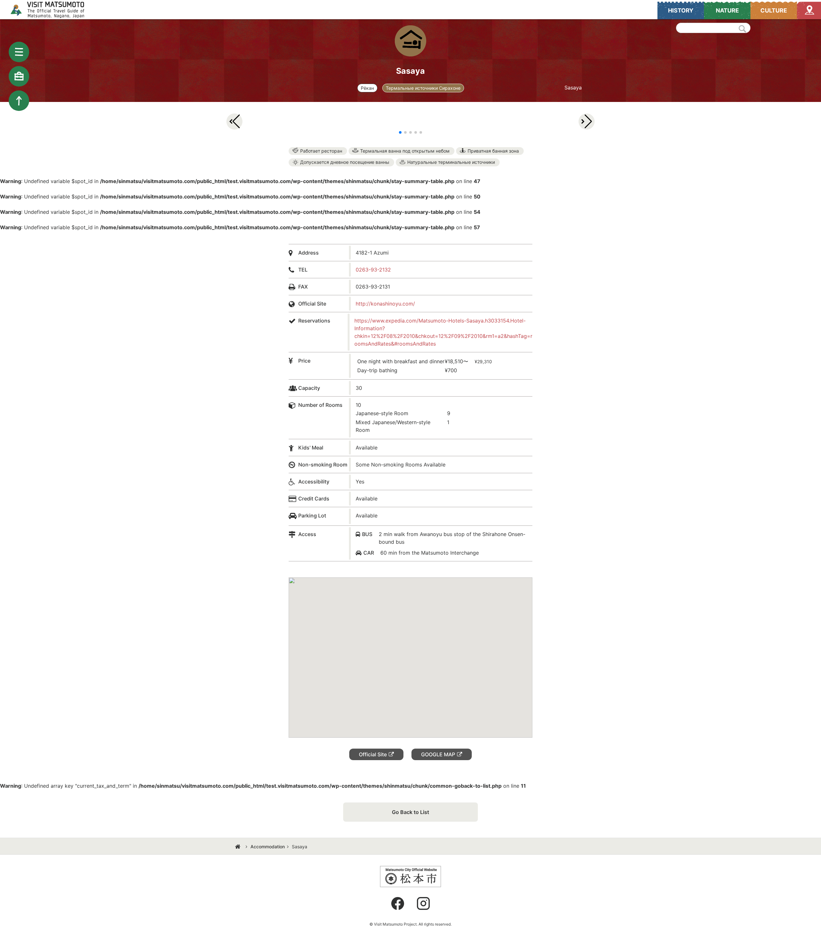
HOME (238, 846)
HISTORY (680, 10)
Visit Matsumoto (53, 9)
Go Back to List (410, 812)
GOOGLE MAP (438, 754)
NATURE (727, 10)
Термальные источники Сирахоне (423, 88)
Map (809, 10)
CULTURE (773, 10)
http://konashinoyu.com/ (385, 303)
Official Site (373, 754)
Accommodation (267, 846)
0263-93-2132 (373, 269)
